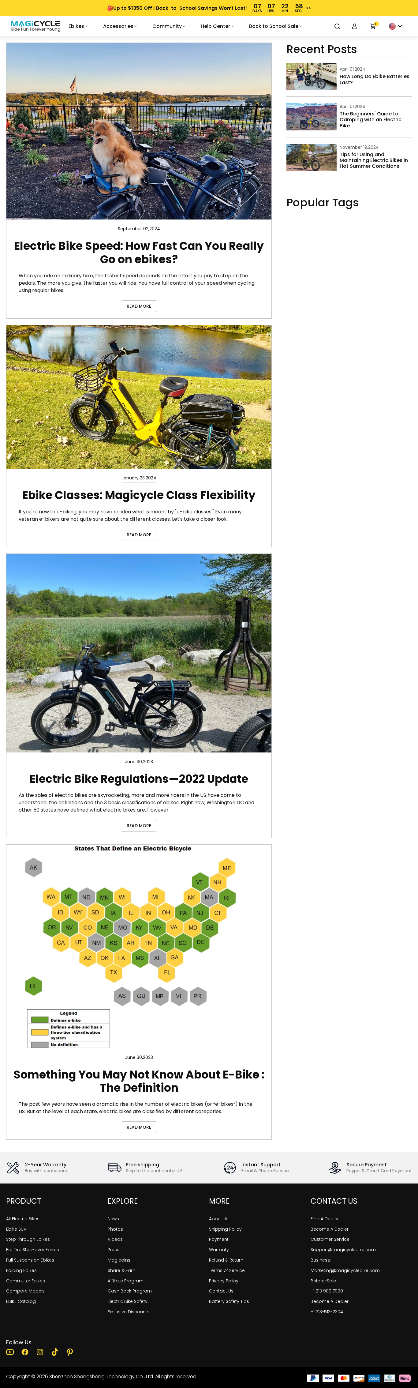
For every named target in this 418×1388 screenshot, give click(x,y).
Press (113, 1250)
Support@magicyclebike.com (343, 1250)
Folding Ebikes (21, 1270)
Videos (115, 1239)
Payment (219, 1239)
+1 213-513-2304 (327, 1312)
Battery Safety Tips (229, 1301)
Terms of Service (227, 1270)
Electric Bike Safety (127, 1301)
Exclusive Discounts (129, 1312)
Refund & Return (226, 1260)
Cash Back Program (130, 1291)
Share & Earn (121, 1270)
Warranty (219, 1250)
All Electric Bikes (22, 1219)
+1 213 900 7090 (327, 1291)
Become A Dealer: (330, 1301)
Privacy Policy (223, 1281)
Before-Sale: (324, 1281)
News (113, 1219)
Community (167, 26)
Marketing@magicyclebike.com (345, 1270)
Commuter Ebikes (25, 1281)
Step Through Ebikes (28, 1239)
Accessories (118, 26)
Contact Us (221, 1291)
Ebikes (76, 26)
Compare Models (25, 1291)
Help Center (215, 26)
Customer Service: (330, 1239)
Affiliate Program (126, 1281)
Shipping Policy (225, 1229)
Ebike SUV (16, 1229)
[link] (35, 26)
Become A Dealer (330, 1229)
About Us (219, 1219)
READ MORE (139, 306)
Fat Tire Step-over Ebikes (32, 1250)
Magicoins (119, 1260)
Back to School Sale (273, 26)
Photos (115, 1229)
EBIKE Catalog (21, 1301)
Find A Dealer (325, 1219)
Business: (321, 1260)
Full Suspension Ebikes (30, 1260)
